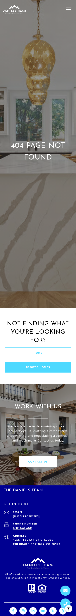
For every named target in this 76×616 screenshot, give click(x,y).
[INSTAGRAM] (23, 611)
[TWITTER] (53, 611)
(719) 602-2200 (22, 528)
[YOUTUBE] (43, 611)
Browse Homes (38, 367)
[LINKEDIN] (33, 611)
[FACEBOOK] (13, 611)
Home (38, 352)
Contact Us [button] (38, 461)
